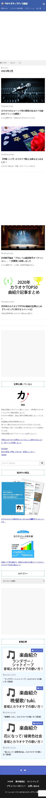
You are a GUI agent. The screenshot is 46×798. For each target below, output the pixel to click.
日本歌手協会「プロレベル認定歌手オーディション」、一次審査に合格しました (22, 259)
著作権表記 (20, 781)
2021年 (12, 63)
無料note (4, 8)
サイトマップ (33, 781)
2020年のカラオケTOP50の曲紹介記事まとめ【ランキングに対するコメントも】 (21, 307)
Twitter (4, 455)
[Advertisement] (23, 36)
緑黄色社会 (38, 723)
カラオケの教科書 (16, 8)
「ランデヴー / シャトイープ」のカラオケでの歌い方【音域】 (22, 680)
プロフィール (29, 8)
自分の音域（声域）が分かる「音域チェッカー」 (18, 452)
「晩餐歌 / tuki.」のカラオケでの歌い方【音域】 (22, 717)
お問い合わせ (33, 786)
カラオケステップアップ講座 (30, 792)
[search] (42, 463)
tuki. (40, 688)
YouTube (4, 449)
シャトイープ (38, 650)
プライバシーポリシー (16, 786)
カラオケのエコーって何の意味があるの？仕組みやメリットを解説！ (22, 112)
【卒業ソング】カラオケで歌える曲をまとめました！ (22, 160)
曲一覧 (39, 8)
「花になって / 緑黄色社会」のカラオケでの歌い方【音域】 (22, 753)
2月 (20, 63)
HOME (4, 63)
